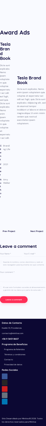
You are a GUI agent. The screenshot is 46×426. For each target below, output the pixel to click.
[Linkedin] (4, 401)
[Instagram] (4, 383)
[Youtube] (4, 389)
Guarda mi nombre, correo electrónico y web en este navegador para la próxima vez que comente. (23, 263)
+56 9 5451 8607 (10, 338)
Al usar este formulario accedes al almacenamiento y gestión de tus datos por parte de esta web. (24, 288)
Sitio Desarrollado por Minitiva (15, 418)
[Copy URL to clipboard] (6, 215)
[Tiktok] (4, 395)
